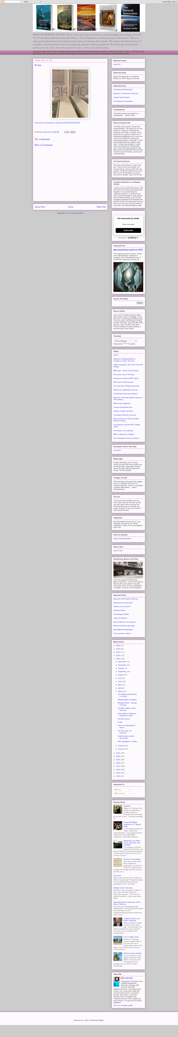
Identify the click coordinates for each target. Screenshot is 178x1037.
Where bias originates (121, 403)
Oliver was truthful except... (123, 382)
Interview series (124, 719)
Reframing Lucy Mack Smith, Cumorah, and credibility (132, 843)
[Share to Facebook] (72, 132)
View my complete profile (123, 1005)
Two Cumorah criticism (122, 633)
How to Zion (118, 551)
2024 (118, 652)
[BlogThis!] (67, 132)
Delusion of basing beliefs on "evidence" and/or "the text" (124, 360)
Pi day (120, 722)
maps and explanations (122, 538)
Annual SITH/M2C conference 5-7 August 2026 (132, 824)
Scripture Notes (119, 610)
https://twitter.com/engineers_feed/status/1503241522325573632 (57, 123)
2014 (118, 776)
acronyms (117, 450)
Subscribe (128, 230)
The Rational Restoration (123, 90)
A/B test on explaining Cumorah (125, 390)
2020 (118, 756)
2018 (118, 763)
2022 (118, 659)
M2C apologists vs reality (127, 741)
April (120, 688)
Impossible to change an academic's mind (127, 714)
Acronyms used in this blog (123, 374)
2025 (118, 649)
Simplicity (127, 806)
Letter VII (116, 64)
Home (70, 207)
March (121, 691)
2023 (118, 655)
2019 (118, 760)
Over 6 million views (131, 937)
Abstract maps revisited (132, 953)
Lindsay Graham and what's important (132, 920)
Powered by (122, 238)
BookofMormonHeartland (123, 630)
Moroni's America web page (124, 626)
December (122, 662)
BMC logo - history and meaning (125, 371)
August (121, 675)
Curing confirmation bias (122, 407)
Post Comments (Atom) (75, 213)
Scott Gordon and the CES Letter (126, 737)
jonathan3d (128, 978)
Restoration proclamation (123, 603)
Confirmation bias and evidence (125, 394)
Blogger (101, 1020)
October (121, 668)
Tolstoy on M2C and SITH (123, 411)
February (122, 746)
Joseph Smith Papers (121, 97)
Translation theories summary (124, 415)
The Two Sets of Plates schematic (126, 386)
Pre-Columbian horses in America (126, 438)
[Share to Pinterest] (74, 132)
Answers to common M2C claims (126, 378)
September (122, 671)
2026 (118, 645)
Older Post (101, 207)
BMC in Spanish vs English (123, 434)
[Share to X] (70, 132)
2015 (118, 773)
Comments (120, 793)
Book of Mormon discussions (124, 622)
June (120, 681)
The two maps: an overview (125, 732)
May (120, 685)
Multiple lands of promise (123, 888)
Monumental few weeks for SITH (128, 250)
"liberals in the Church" (122, 606)
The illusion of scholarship (123, 431)
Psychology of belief (121, 614)
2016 (118, 770)
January (121, 749)
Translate (131, 344)
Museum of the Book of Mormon (125, 93)
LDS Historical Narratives (123, 101)
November (122, 665)
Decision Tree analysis (132, 859)
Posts (118, 790)
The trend (117, 875)
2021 (118, 753)
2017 (118, 766)
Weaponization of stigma (127, 700)
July (120, 678)
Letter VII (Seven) (120, 618)
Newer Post (40, 207)
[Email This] (65, 132)
